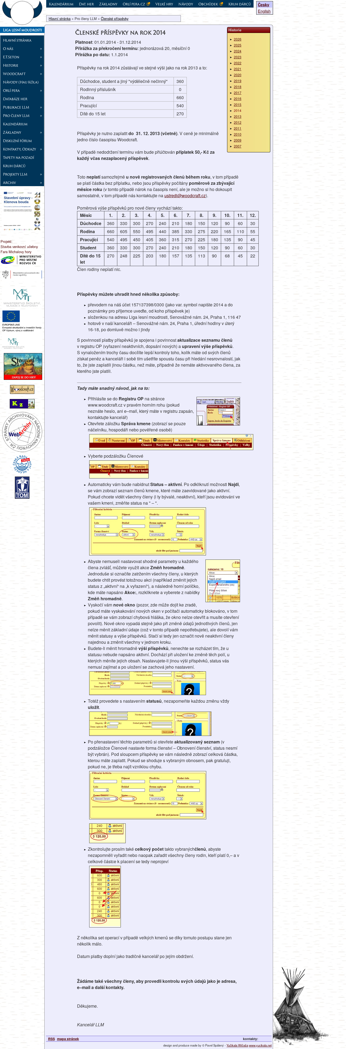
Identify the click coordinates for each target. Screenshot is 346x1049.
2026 (237, 39)
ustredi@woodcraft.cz (185, 195)
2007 (237, 146)
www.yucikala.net (260, 1045)
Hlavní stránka (17, 40)
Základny (108, 4)
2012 (237, 122)
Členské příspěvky (114, 18)
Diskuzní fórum (17, 140)
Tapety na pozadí (18, 157)
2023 (237, 57)
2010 (237, 134)
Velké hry (164, 4)
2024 (237, 51)
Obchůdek (208, 4)
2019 (237, 80)
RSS (51, 1038)
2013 (237, 116)
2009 (237, 140)
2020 (237, 74)
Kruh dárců (14, 166)
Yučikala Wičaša (237, 1045)
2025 (237, 45)
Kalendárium (15, 124)
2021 (237, 68)
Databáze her (15, 99)
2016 (237, 98)
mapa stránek (68, 1038)
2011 (237, 128)
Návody (185, 4)
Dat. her (86, 4)
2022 (237, 63)
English (264, 11)
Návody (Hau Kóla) (21, 82)
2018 (237, 86)
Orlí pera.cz (134, 4)
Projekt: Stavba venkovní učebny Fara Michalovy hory (19, 246)
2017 (237, 92)
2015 (237, 104)
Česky (263, 4)
